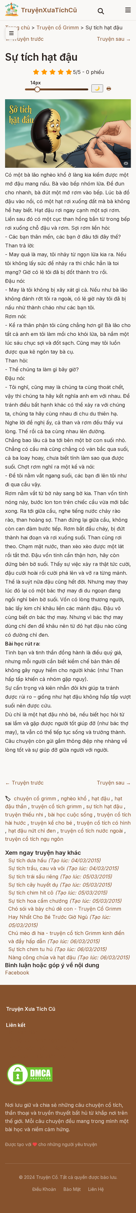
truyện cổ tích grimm (56, 806)
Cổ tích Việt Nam (26, 1016)
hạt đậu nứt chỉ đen (32, 831)
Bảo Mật (72, 1189)
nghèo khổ (74, 798)
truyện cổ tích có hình (104, 823)
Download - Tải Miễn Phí (36, 1056)
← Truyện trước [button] (24, 39)
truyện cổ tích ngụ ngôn (34, 839)
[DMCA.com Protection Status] (29, 1084)
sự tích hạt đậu (104, 806)
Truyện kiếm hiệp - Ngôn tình (41, 1048)
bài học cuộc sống (70, 814)
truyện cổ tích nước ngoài (91, 831)
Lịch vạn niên (22, 1032)
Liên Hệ (96, 1189)
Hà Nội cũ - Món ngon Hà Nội (42, 1040)
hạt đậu (100, 798)
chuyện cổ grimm (35, 798)
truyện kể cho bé (51, 823)
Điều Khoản (44, 1189)
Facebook (17, 972)
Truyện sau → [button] (114, 39)
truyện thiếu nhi (24, 814)
